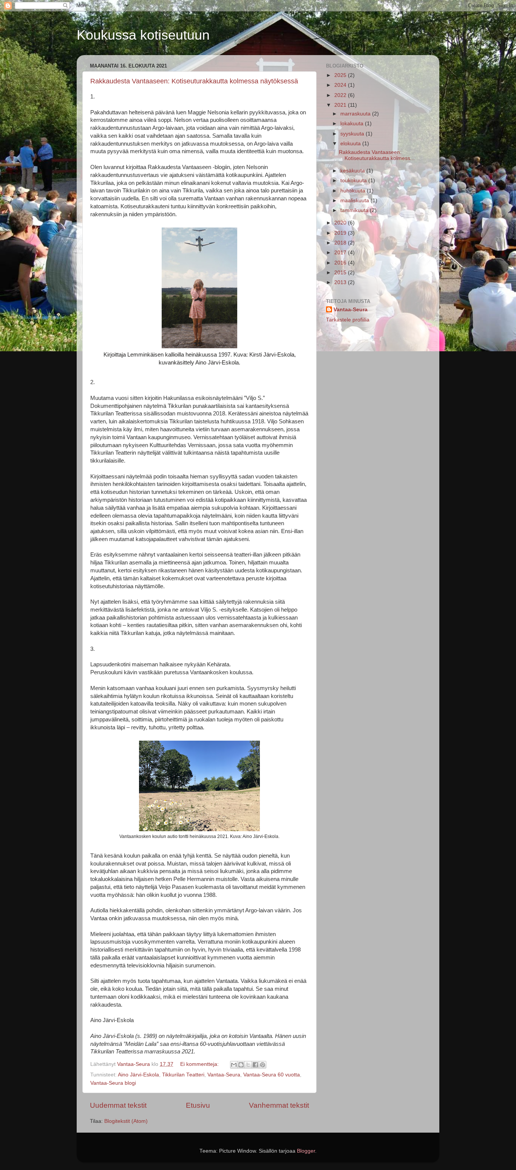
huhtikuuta (353, 191)
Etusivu (198, 1105)
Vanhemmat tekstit (279, 1105)
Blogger (306, 1151)
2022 (341, 95)
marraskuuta (356, 114)
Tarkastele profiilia (347, 320)
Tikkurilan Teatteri (183, 1075)
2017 (341, 252)
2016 (341, 263)
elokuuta (351, 143)
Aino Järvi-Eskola (138, 1075)
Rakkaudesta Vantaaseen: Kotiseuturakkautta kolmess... (377, 155)
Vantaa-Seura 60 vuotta (271, 1075)
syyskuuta (353, 134)
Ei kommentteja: (200, 1064)
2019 (341, 233)
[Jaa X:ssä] (248, 1065)
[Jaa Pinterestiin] (262, 1065)
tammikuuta (355, 210)
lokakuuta (352, 123)
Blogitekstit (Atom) (126, 1121)
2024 (341, 85)
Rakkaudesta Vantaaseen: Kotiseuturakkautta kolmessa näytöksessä (194, 81)
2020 (341, 223)
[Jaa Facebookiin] (255, 1065)
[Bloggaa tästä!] (241, 1065)
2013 (341, 282)
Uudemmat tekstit (118, 1105)
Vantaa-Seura (223, 1075)
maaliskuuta (355, 200)
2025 (341, 75)
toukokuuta (354, 180)
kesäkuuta (353, 171)
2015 (341, 272)
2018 (341, 243)
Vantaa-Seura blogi (113, 1083)
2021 (341, 105)
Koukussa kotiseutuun (143, 35)
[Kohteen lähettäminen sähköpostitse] (234, 1065)
